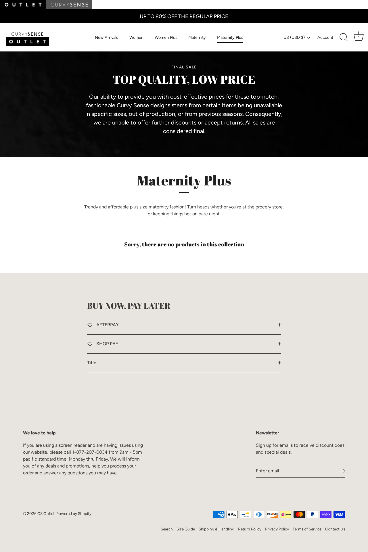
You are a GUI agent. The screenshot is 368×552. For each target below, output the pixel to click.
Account (325, 37)
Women (136, 37)
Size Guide (186, 529)
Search (167, 529)
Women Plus (166, 37)
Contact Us (335, 529)
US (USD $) (294, 37)
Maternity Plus (230, 37)
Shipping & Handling (216, 529)
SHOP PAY (106, 343)
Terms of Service (307, 529)
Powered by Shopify (73, 513)
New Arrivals (106, 37)
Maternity (197, 37)
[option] (184, 99)
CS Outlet (46, 513)
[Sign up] (342, 471)
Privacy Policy (277, 529)
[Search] (343, 37)
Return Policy (249, 529)
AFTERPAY (107, 324)
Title (91, 362)
